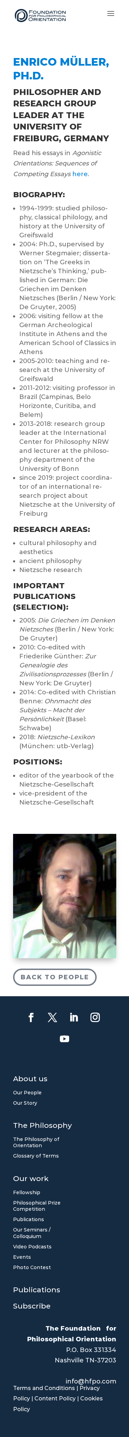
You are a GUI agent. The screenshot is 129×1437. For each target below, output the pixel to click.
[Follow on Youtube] (64, 1039)
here (80, 174)
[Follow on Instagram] (95, 1017)
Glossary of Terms (36, 1156)
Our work (31, 1179)
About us (30, 1079)
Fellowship (26, 1192)
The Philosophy (42, 1126)
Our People (27, 1092)
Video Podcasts (32, 1247)
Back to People (55, 977)
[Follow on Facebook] (31, 1017)
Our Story (25, 1103)
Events (22, 1257)
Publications (28, 1219)
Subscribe (32, 1307)
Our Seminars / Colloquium (32, 1233)
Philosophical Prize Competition (37, 1206)
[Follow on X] (52, 1017)
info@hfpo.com (91, 1381)
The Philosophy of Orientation (36, 1142)
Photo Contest (32, 1267)
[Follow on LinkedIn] (74, 1017)
